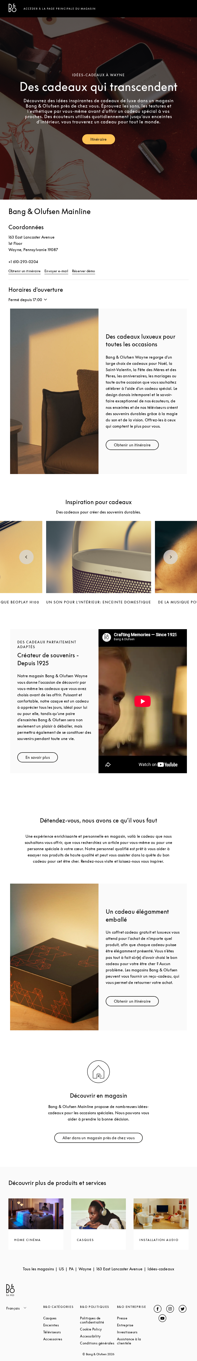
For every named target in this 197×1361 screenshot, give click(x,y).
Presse (135, 1318)
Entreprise (135, 1325)
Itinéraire (102, 140)
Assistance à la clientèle (135, 1341)
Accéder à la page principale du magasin (60, 8)
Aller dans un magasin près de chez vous (101, 1138)
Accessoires (61, 1339)
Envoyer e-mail (56, 271)
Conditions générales (98, 1343)
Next (170, 557)
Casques (61, 1318)
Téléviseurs (61, 1332)
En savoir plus (41, 758)
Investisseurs (135, 1332)
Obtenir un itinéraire (24, 271)
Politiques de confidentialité (98, 1320)
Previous (26, 557)
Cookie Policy (98, 1329)
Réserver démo (83, 271)
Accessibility (98, 1336)
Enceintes (61, 1325)
